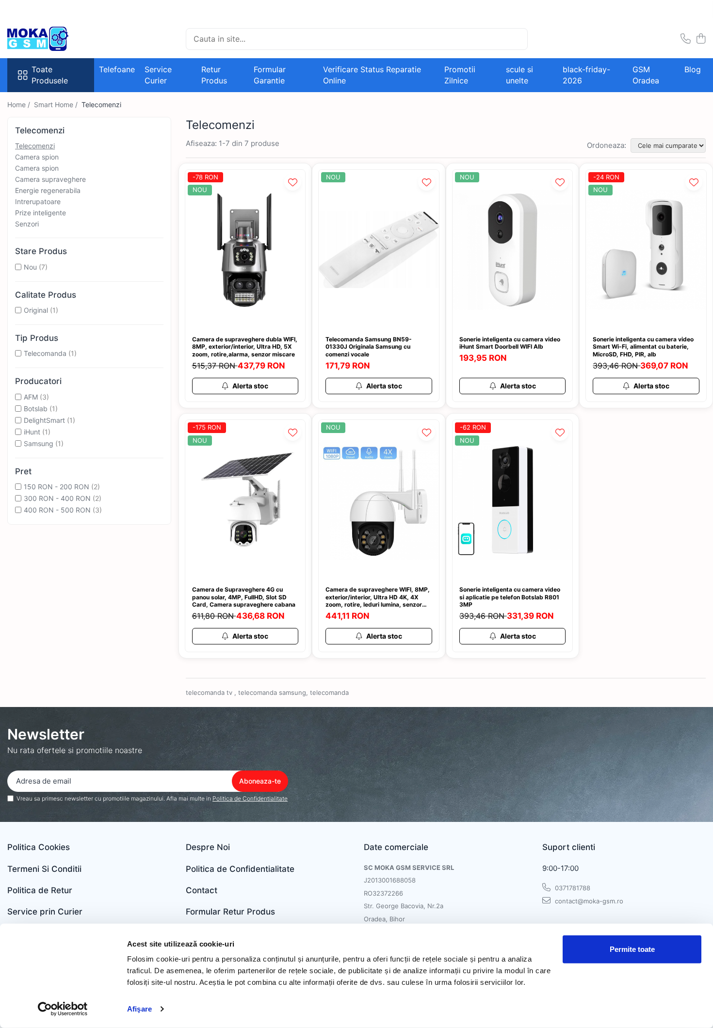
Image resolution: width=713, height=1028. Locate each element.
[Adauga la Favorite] (292, 182)
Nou (30, 267)
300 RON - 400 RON (57, 498)
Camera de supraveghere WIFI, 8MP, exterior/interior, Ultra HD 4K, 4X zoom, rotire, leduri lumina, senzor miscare (377, 597)
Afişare (139, 1009)
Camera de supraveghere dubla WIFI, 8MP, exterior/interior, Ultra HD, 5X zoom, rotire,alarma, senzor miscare (244, 347)
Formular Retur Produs (230, 911)
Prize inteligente (40, 213)
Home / (19, 104)
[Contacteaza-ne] (686, 39)
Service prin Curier (44, 911)
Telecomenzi (35, 146)
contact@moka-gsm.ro (588, 901)
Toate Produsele (50, 74)
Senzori (27, 224)
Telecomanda (45, 353)
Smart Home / (57, 104)
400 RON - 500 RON (57, 510)
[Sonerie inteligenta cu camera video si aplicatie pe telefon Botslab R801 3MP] (513, 500)
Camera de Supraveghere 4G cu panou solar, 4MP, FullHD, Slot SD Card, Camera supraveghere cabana (243, 597)
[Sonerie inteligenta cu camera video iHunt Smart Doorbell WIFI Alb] (513, 250)
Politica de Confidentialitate (250, 798)
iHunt (32, 432)
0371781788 (571, 888)
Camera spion (37, 157)
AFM (31, 397)
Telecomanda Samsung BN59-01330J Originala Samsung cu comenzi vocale (368, 347)
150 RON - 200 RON (56, 486)
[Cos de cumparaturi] (701, 39)
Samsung (38, 443)
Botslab (36, 408)
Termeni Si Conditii (44, 869)
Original (36, 310)
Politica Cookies (38, 847)
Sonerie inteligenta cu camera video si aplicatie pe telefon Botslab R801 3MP (509, 597)
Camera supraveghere (50, 179)
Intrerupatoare (38, 201)
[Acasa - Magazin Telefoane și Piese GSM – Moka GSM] (55, 39)
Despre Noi (208, 847)
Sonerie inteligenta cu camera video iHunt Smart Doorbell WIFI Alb (509, 343)
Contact (201, 890)
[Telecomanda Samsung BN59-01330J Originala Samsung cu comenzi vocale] (379, 250)
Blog (692, 69)
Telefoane (117, 69)
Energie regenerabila (48, 190)
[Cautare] (516, 39)
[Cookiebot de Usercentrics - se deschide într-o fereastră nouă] (62, 1009)
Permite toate (632, 949)
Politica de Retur (39, 890)
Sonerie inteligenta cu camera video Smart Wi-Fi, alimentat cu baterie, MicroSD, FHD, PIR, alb (643, 347)
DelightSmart (44, 420)
